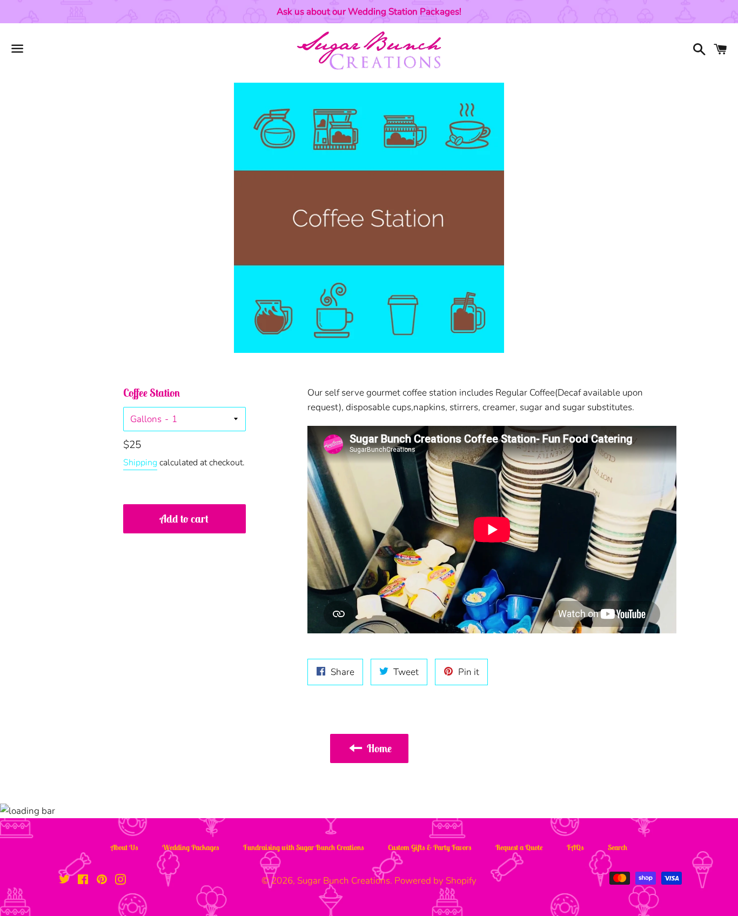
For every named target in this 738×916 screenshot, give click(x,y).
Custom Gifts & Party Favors (430, 847)
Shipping (140, 463)
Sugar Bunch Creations (343, 880)
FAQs (575, 847)
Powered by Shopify (435, 880)
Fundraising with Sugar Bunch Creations (303, 847)
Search (617, 847)
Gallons (146, 419)
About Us (124, 847)
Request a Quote (519, 847)
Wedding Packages (190, 847)
